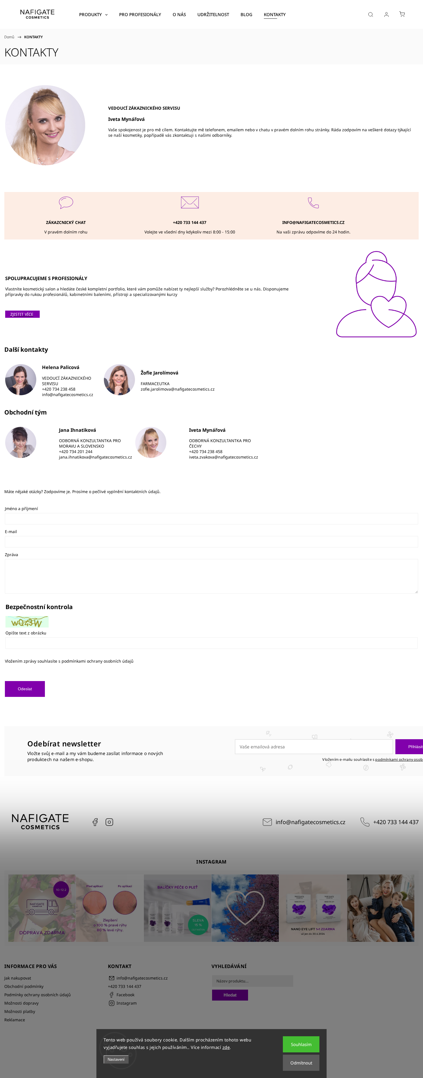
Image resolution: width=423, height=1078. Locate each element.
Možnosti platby (19, 1011)
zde (226, 1047)
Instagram (109, 822)
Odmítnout (301, 1063)
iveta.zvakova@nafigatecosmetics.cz (223, 457)
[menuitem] (93, 14)
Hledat (230, 995)
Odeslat (25, 689)
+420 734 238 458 (58, 389)
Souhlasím (301, 1044)
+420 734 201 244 (75, 451)
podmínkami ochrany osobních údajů (98, 661)
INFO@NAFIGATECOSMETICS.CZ (313, 222)
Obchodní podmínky (23, 986)
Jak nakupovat (17, 978)
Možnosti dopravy (21, 1003)
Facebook (95, 822)
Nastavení (116, 1059)
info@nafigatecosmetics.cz (67, 394)
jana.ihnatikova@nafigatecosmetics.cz (95, 457)
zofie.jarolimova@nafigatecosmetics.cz (178, 389)
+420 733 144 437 (396, 822)
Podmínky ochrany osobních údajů (37, 994)
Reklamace (14, 1019)
